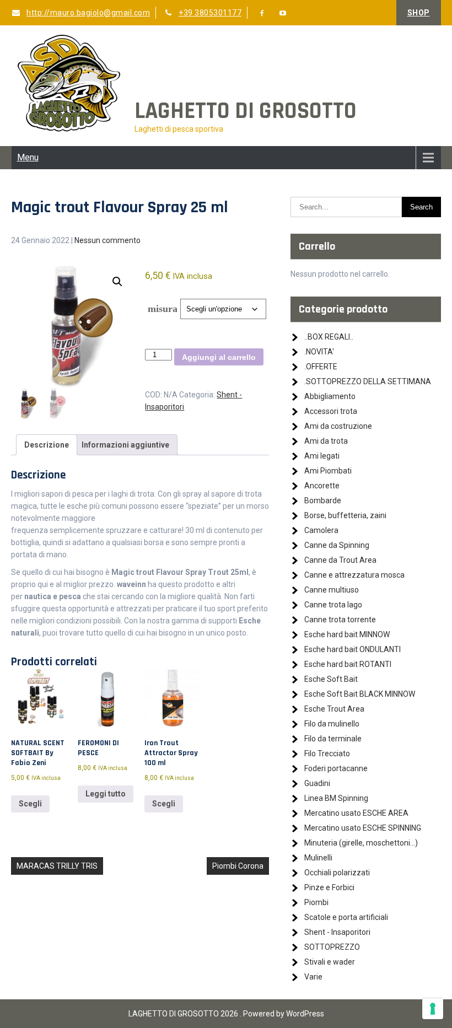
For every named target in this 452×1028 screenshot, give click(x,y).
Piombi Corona (237, 866)
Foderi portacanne (336, 768)
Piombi (316, 902)
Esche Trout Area (334, 708)
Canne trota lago (333, 604)
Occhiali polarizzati (337, 872)
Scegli (30, 803)
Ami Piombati (328, 470)
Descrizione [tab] (46, 444)
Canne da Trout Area (340, 560)
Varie (313, 976)
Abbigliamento (330, 396)
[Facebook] (262, 13)
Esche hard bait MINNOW (347, 634)
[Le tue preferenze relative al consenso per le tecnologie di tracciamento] (432, 1008)
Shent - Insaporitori (337, 932)
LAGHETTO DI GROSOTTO (245, 111)
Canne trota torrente (340, 619)
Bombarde (322, 500)
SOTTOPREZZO (332, 947)
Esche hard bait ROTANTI (347, 664)
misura (162, 308)
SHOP (418, 12)
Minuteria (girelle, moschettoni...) (361, 842)
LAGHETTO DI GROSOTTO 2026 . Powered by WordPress (226, 1013)
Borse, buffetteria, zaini (345, 515)
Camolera (321, 530)
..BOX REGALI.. (328, 336)
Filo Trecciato (327, 753)
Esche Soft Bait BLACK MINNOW (359, 694)
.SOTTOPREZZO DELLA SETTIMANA (367, 381)
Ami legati (322, 455)
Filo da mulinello (331, 723)
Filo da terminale (333, 738)
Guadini (317, 783)
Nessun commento (107, 240)
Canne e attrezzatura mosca (354, 574)
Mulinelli (318, 857)
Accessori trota (330, 411)
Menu (28, 157)
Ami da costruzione (338, 426)
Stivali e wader (329, 961)
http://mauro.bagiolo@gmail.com (88, 12)
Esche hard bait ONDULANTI (352, 649)
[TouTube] (283, 13)
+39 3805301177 (210, 12)
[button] (117, 282)
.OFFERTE (320, 366)
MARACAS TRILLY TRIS (57, 866)
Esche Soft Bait (331, 679)
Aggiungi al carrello (219, 357)
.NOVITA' (319, 351)
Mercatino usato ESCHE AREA (356, 813)
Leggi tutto (105, 793)
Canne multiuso (331, 589)
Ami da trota (326, 441)
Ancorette (322, 485)
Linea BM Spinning (336, 798)
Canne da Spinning (336, 545)
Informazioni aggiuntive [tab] (125, 444)
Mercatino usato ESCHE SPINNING (362, 828)
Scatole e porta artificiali (346, 917)
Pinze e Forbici (329, 887)
